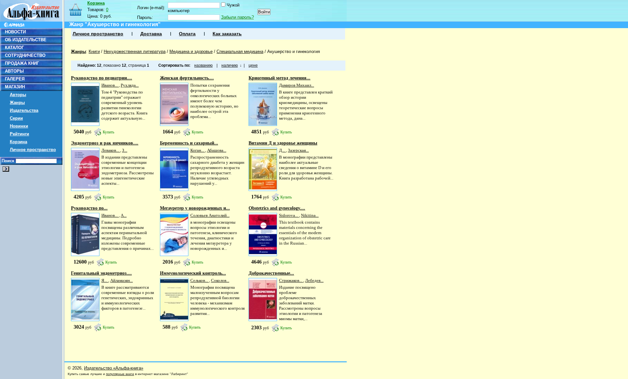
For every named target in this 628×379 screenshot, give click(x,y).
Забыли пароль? (237, 17)
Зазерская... (298, 150)
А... (124, 215)
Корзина (18, 141)
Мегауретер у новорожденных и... (195, 208)
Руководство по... (89, 208)
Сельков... (199, 280)
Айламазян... (121, 280)
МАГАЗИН (15, 86)
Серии (16, 118)
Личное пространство (33, 149)
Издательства (24, 110)
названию (203, 65)
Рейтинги (19, 133)
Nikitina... (310, 215)
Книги (94, 51)
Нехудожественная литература (135, 51)
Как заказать (227, 33)
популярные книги (120, 374)
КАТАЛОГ (14, 47)
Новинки (19, 126)
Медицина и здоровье (191, 51)
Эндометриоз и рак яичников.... (104, 143)
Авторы (18, 94)
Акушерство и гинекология (293, 51)
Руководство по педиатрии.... (101, 78)
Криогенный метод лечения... (279, 78)
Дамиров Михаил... (296, 85)
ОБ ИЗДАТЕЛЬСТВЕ (25, 39)
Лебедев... (314, 280)
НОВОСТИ (15, 31)
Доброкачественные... (271, 273)
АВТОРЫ (14, 71)
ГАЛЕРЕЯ (15, 79)
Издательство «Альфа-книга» (113, 368)
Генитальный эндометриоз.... (101, 273)
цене (253, 65)
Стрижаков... (291, 280)
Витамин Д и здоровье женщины (283, 143)
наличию (229, 65)
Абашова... (216, 150)
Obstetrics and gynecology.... (277, 208)
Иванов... (110, 85)
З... (124, 150)
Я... (104, 280)
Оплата (187, 33)
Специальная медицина (240, 51)
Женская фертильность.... (187, 78)
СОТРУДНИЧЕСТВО (25, 55)
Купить (108, 132)
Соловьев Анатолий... (210, 215)
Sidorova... (289, 215)
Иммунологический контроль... (193, 273)
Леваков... (110, 150)
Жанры (17, 102)
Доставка (151, 33)
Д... (282, 150)
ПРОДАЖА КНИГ (22, 63)
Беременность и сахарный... (189, 143)
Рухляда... (130, 85)
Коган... (197, 150)
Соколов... (220, 280)
